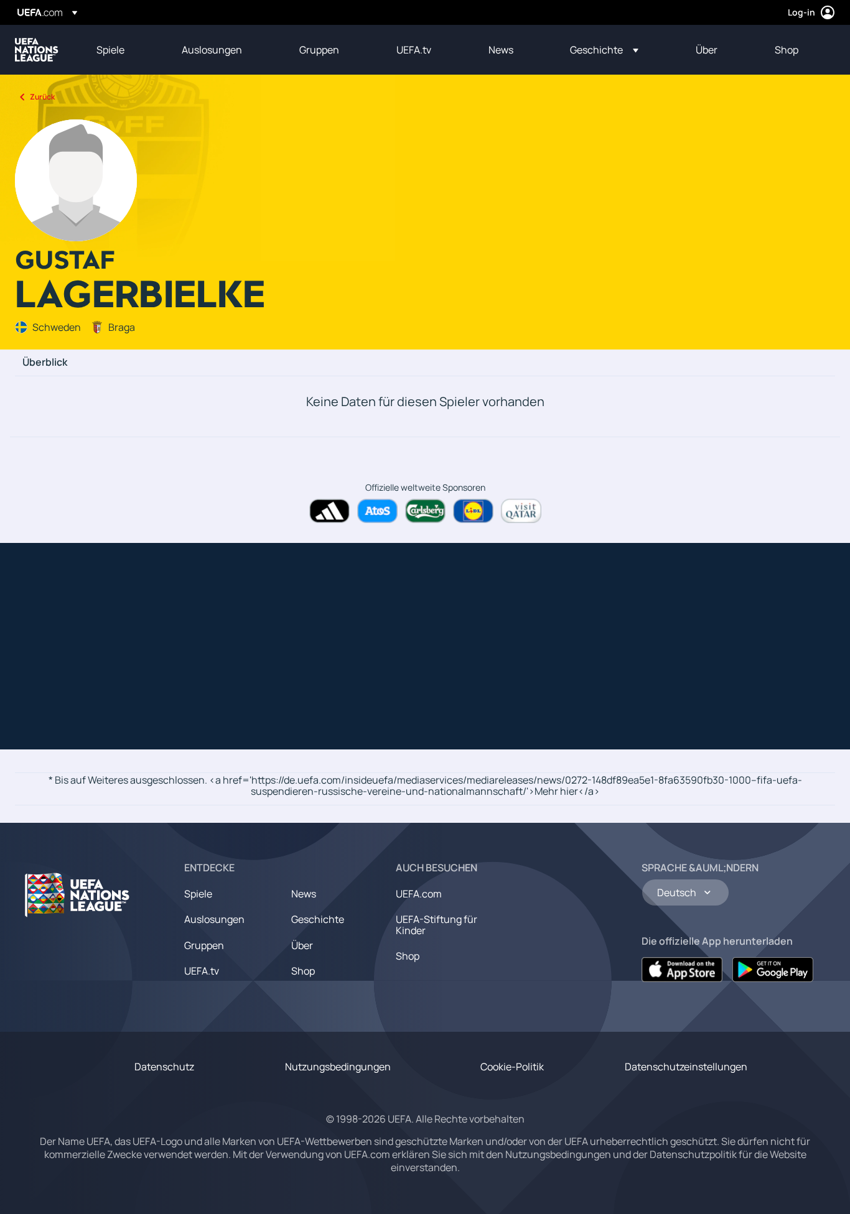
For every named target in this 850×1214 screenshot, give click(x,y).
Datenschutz (164, 1066)
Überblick (44, 362)
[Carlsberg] (425, 511)
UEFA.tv (201, 971)
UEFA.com (419, 894)
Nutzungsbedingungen (338, 1066)
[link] (110, 50)
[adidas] (329, 511)
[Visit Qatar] (521, 511)
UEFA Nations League (36, 50)
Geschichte (317, 919)
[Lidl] (473, 511)
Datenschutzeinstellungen (686, 1066)
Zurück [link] (42, 96)
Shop (303, 971)
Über (302, 945)
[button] (604, 50)
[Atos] (377, 511)
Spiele (198, 894)
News (303, 894)
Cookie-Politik (512, 1066)
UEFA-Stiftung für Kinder (436, 924)
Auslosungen (214, 919)
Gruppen (204, 945)
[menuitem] (123, 50)
